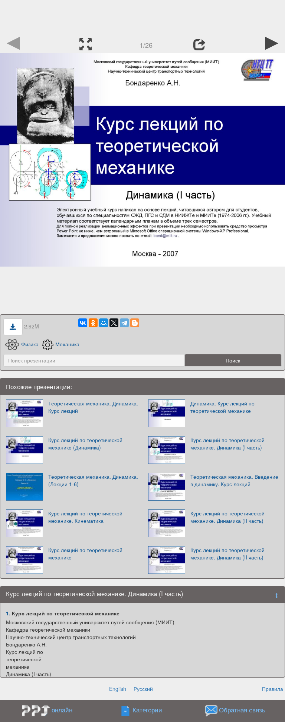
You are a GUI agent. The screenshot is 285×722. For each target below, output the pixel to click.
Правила (272, 688)
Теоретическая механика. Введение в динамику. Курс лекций (234, 480)
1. (8, 613)
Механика (67, 344)
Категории (147, 710)
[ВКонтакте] (82, 322)
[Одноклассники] (93, 322)
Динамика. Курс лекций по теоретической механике (222, 407)
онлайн (62, 709)
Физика (30, 344)
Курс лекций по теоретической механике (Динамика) (85, 443)
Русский (143, 688)
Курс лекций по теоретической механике (85, 553)
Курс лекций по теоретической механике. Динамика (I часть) (227, 443)
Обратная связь (242, 710)
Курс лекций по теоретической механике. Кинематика (85, 516)
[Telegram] (124, 322)
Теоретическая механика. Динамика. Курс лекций (93, 407)
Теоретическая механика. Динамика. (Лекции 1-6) (93, 480)
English (117, 688)
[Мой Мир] (103, 322)
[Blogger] (134, 322)
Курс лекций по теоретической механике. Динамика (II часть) (227, 516)
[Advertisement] (142, 16)
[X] (113, 322)
